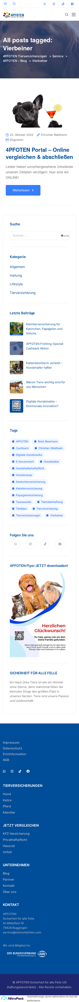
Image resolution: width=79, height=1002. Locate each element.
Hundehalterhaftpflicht (30, 468)
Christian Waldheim (54, 135)
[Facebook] (72, 4)
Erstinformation (14, 754)
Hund (7, 794)
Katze (7, 800)
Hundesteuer (24, 475)
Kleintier (9, 812)
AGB (6, 760)
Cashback (22, 448)
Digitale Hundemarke (29, 454)
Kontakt (9, 886)
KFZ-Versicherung (16, 833)
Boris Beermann (48, 441)
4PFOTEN (22, 441)
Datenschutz (12, 748)
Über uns (9, 892)
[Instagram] (53, 4)
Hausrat (9, 846)
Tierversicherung (22, 293)
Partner (8, 879)
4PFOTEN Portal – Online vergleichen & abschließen (39, 153)
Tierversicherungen (28, 515)
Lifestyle (16, 284)
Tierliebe (21, 508)
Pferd (7, 806)
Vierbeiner (56, 515)
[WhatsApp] (44, 4)
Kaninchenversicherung (30, 481)
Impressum (11, 742)
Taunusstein (23, 501)
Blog (6, 873)
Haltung (16, 275)
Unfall (7, 852)
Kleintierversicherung (29, 488)
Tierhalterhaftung (52, 501)
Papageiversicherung (29, 495)
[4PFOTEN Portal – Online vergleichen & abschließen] (39, 113)
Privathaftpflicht (15, 840)
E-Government (25, 461)
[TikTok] (63, 4)
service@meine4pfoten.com (22, 932)
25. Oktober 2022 (21, 135)
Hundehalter (51, 461)
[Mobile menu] (73, 14)
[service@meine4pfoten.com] (8, 3)
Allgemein (16, 139)
